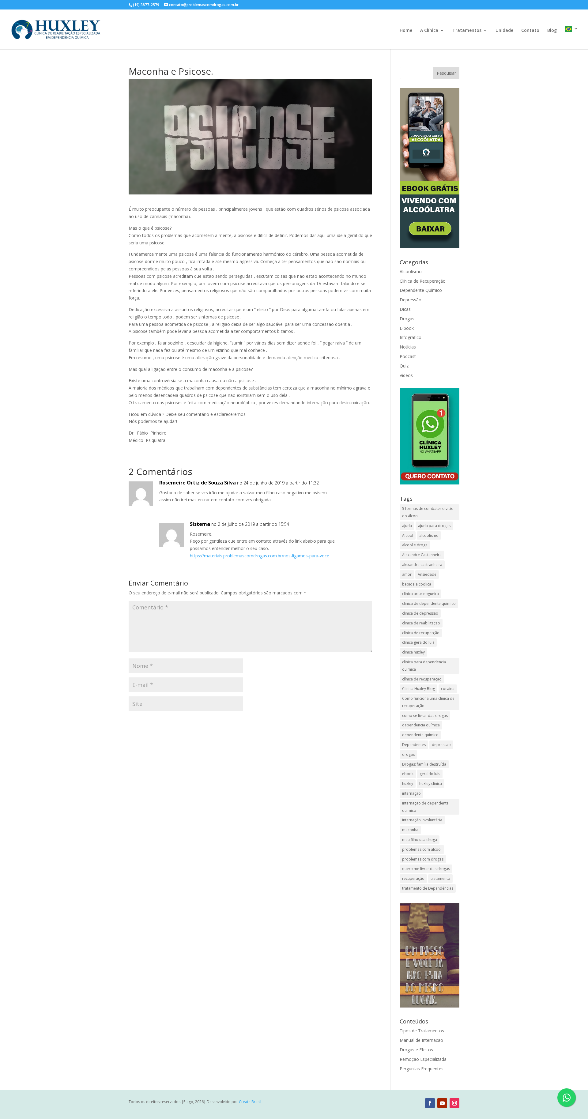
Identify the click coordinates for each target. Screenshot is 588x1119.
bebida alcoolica (416, 584)
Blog (552, 30)
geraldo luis (430, 773)
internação (411, 793)
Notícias (408, 347)
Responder (349, 489)
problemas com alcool (422, 849)
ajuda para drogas (434, 525)
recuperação (413, 878)
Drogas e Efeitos (416, 1050)
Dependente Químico (421, 290)
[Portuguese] (571, 37)
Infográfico (410, 337)
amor (407, 574)
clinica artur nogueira (420, 593)
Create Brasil (250, 1101)
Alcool (407, 535)
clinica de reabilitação (421, 623)
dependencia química (421, 725)
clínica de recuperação (422, 679)
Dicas (405, 309)
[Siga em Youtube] (442, 1103)
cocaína (447, 688)
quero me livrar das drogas (426, 868)
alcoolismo (429, 535)
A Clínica (429, 30)
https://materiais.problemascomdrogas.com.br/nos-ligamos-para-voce (259, 556)
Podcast (408, 356)
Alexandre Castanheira (422, 554)
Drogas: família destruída (424, 764)
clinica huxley (413, 652)
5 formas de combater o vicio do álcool (428, 512)
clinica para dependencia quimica (424, 665)
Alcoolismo (411, 271)
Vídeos (406, 375)
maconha (410, 829)
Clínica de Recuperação (423, 281)
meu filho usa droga (419, 839)
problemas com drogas (422, 859)
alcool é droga (415, 545)
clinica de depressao (420, 613)
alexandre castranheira (422, 564)
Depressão (410, 300)
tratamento (440, 878)
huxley (407, 783)
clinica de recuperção (420, 632)
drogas (408, 754)
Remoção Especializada (423, 1059)
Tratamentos (466, 30)
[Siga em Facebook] (430, 1103)
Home (406, 30)
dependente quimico (420, 734)
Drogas (407, 319)
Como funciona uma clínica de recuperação (428, 702)
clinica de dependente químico (429, 603)
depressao (441, 744)
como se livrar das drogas (425, 715)
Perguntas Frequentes (421, 1069)
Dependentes (414, 744)
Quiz (404, 366)
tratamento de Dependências (427, 888)
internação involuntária (422, 820)
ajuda (407, 525)
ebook (407, 773)
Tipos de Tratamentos (422, 1031)
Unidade (504, 30)
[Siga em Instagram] (454, 1103)
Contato (530, 30)
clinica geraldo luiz (418, 642)
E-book (407, 328)
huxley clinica (430, 783)
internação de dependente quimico (425, 807)
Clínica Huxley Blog (418, 688)
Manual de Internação (421, 1040)
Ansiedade (427, 574)
